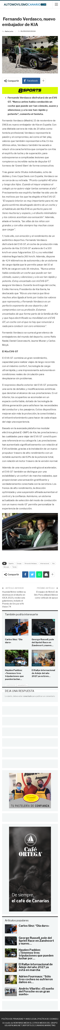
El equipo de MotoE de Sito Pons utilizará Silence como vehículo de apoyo (46, 595)
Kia (53, 563)
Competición (10, 665)
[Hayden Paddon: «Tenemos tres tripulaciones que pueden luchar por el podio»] (16, 658)
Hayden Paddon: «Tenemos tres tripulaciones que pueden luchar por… (36, 954)
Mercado (6, 567)
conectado (27, 696)
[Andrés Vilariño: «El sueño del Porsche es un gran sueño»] (11, 991)
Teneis (14, 567)
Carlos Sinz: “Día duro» (34, 925)
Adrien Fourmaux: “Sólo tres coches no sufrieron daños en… (36, 979)
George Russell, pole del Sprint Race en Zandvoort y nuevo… (36, 940)
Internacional (44, 563)
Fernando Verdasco (31, 563)
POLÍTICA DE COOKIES (47, 1019)
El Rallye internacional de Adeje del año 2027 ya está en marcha (36, 967)
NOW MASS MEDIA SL (23, 1023)
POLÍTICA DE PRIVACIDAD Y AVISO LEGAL (19, 1019)
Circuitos (9, 634)
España (11, 563)
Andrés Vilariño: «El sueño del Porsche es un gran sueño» (36, 991)
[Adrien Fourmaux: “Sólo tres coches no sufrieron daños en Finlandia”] (11, 979)
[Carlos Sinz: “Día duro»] (16, 627)
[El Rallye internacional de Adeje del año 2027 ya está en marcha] (43, 658)
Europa (19, 563)
